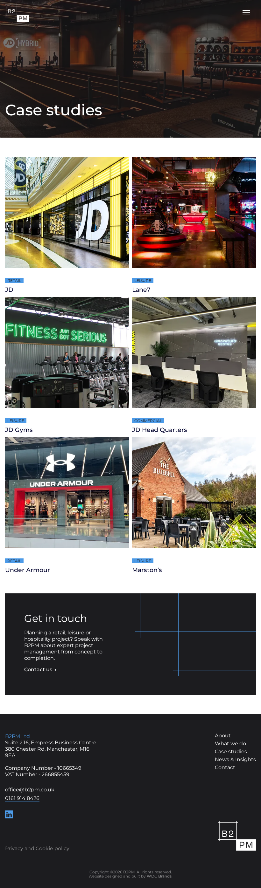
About (223, 735)
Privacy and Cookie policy (37, 848)
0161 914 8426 (22, 798)
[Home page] (237, 836)
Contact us (40, 669)
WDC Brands (159, 876)
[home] (17, 12)
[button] (246, 12)
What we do (230, 743)
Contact (225, 767)
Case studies (231, 751)
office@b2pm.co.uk (29, 790)
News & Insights (235, 759)
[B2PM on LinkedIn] (9, 814)
